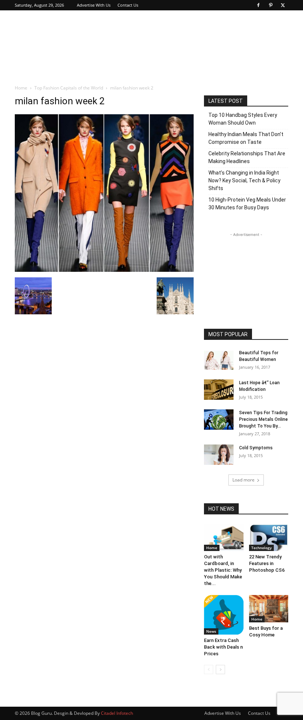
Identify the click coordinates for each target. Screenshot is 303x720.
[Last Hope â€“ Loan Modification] (219, 389)
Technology (261, 547)
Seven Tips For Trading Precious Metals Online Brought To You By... (263, 419)
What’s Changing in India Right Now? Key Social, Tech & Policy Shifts (244, 180)
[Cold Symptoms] (219, 454)
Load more (243, 480)
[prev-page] (208, 669)
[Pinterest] (270, 5)
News (211, 631)
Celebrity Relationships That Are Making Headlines (246, 157)
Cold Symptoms (256, 447)
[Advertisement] (201, 27)
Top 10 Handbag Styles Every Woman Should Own (242, 119)
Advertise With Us (93, 5)
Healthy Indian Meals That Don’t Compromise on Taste (245, 138)
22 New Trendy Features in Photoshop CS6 (267, 563)
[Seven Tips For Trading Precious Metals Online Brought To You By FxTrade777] (219, 419)
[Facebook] (258, 5)
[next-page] (220, 669)
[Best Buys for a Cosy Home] (269, 608)
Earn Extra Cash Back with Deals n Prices (223, 647)
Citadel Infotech (117, 713)
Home (21, 88)
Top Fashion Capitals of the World (68, 88)
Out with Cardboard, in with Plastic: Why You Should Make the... (223, 570)
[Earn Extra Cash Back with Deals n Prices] (224, 615)
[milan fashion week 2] (104, 270)
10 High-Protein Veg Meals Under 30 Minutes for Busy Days (247, 203)
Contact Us (128, 5)
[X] (282, 5)
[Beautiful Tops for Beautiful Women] (219, 359)
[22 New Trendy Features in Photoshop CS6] (269, 537)
